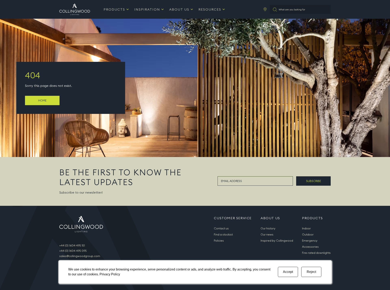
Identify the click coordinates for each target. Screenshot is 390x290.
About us (179, 9)
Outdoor (308, 234)
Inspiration (147, 9)
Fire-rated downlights (316, 253)
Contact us (221, 228)
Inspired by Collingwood (277, 240)
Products (114, 9)
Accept (288, 272)
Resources (209, 9)
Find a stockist (223, 234)
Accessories (310, 247)
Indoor (306, 228)
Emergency (309, 240)
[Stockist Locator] (265, 9)
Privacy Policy (110, 274)
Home (42, 100)
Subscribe (313, 181)
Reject (311, 272)
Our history (268, 228)
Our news (267, 234)
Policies (219, 240)
